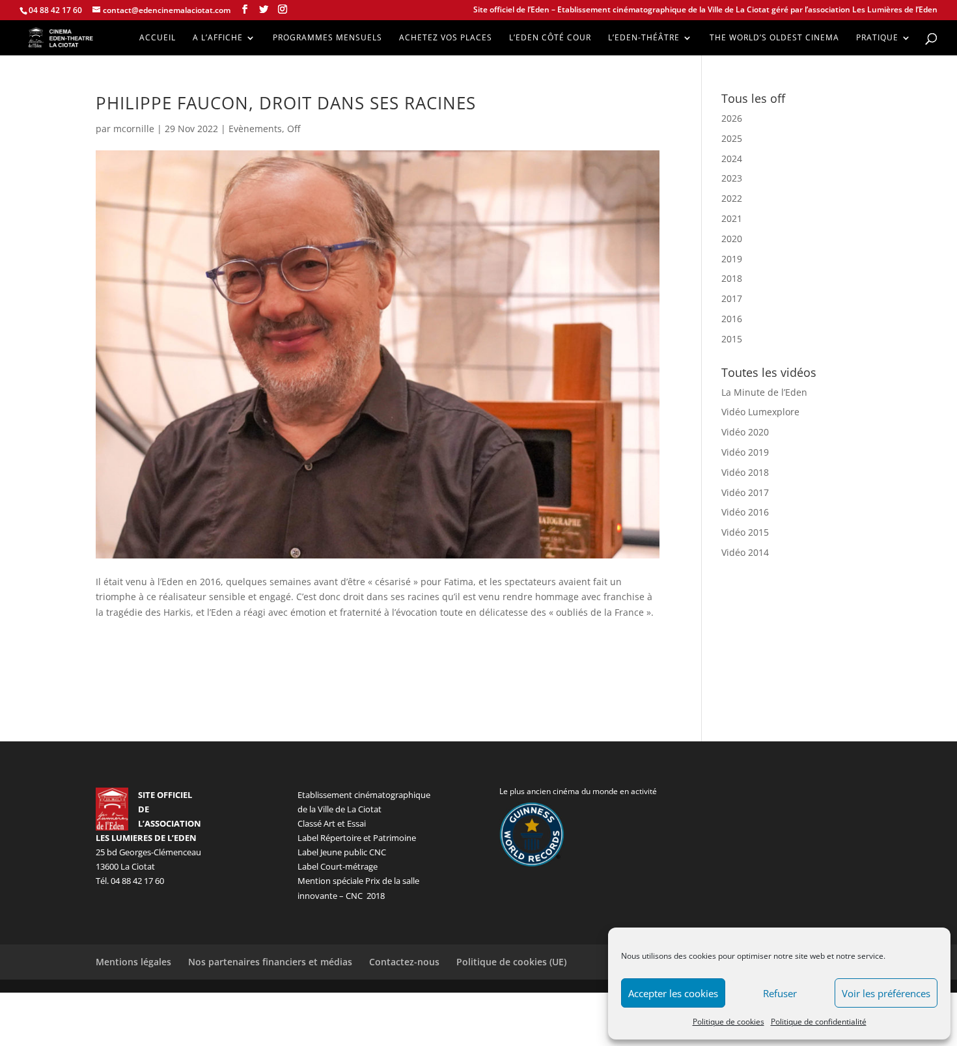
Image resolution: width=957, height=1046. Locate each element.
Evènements (255, 128)
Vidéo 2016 (745, 512)
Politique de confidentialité (819, 1021)
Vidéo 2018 (745, 472)
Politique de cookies (728, 1021)
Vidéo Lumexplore (760, 412)
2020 (731, 238)
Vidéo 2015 (745, 532)
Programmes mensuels (327, 38)
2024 (731, 158)
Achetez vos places (445, 38)
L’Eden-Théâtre (644, 38)
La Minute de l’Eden (764, 392)
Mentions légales (133, 962)
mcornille (133, 128)
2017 (731, 298)
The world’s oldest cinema (774, 38)
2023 (731, 178)
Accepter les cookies (673, 993)
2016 (731, 318)
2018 (731, 278)
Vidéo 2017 (745, 492)
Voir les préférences (886, 993)
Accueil (157, 38)
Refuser (780, 993)
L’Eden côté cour (550, 38)
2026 (731, 118)
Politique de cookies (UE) (511, 962)
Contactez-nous (404, 962)
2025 (731, 138)
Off (293, 128)
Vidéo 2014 (745, 552)
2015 (731, 339)
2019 (731, 259)
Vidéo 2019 (745, 452)
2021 (731, 218)
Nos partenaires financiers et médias (270, 962)
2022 (731, 198)
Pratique (877, 38)
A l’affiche (218, 38)
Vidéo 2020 (745, 432)
